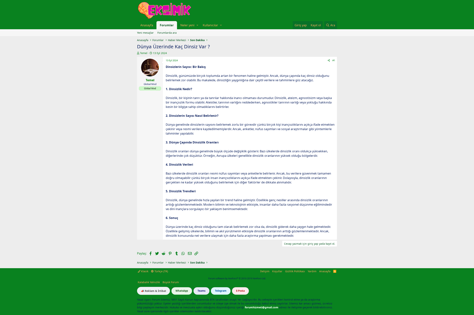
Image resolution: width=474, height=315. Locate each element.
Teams (201, 290)
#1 (333, 60)
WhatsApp (182, 290)
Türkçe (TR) (161, 271)
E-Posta (240, 290)
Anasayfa (146, 25)
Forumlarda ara (167, 32)
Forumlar (167, 25)
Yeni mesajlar (145, 32)
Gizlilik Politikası (295, 271)
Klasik (144, 271)
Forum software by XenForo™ (237, 278)
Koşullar (277, 271)
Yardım (312, 271)
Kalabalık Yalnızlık (149, 282)
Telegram (220, 290)
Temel (143, 53)
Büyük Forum (171, 282)
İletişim (264, 271)
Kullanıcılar (210, 25)
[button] (197, 25)
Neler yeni (187, 25)
